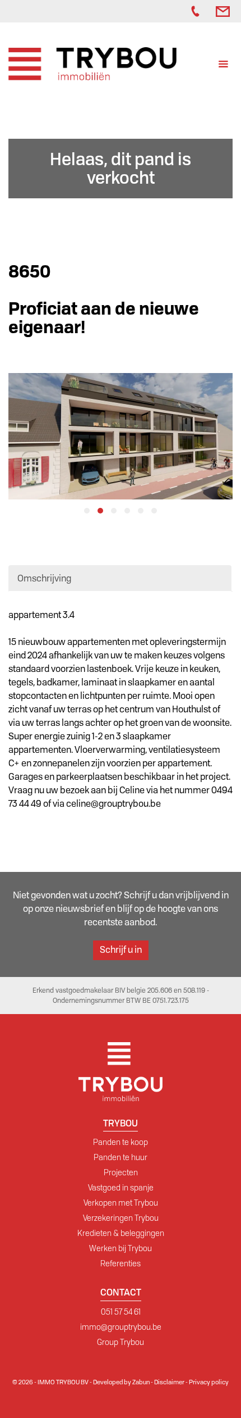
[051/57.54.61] (197, 11)
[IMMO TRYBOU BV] (92, 63)
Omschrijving (44, 578)
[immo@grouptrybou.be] (224, 11)
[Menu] (223, 65)
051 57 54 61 (121, 1311)
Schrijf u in (121, 949)
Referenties (120, 1263)
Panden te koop (120, 1142)
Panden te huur (120, 1157)
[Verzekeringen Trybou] (169, 11)
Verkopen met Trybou (121, 1202)
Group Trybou (120, 1342)
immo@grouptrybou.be (120, 1326)
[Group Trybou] (180, 11)
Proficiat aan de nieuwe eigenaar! (103, 318)
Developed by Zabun (121, 1382)
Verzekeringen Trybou (121, 1218)
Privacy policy (209, 1382)
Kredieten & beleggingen (120, 1233)
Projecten (121, 1172)
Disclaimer (169, 1382)
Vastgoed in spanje (121, 1187)
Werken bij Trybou (120, 1248)
